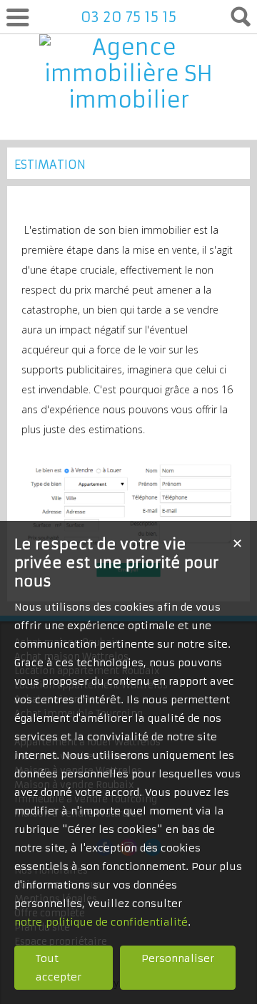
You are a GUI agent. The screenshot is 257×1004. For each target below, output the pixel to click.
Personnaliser (177, 958)
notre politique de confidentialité (101, 922)
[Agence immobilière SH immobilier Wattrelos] (128, 126)
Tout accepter (58, 967)
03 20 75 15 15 (128, 17)
